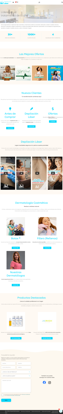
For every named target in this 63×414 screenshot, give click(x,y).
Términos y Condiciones (26, 394)
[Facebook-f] (44, 382)
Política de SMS (17, 395)
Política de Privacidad (10, 395)
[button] (13, 2)
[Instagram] (49, 382)
